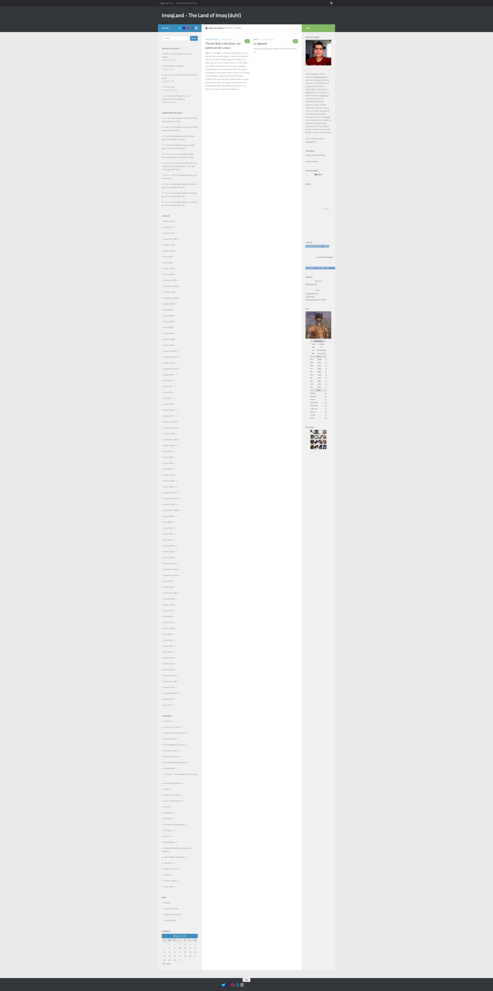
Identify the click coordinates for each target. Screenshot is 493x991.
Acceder (167, 903)
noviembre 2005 (170, 498)
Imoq (166, 127)
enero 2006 (168, 487)
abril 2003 (168, 616)
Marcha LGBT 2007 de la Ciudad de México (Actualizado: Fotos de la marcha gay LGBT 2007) (179, 166)
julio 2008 (168, 310)
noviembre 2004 (170, 569)
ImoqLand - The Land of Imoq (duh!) (201, 15)
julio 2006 (168, 451)
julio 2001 (168, 705)
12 (326, 408)
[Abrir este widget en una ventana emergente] (327, 268)
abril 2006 (168, 469)
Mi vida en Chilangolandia (174, 824)
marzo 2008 (169, 333)
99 (318, 359)
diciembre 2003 (170, 593)
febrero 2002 (169, 664)
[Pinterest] (187, 28)
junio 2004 (168, 581)
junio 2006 (168, 457)
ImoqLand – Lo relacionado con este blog (180, 774)
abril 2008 (168, 327)
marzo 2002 (169, 658)
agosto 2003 (169, 605)
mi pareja (326, 117)
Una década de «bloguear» (174, 66)
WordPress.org (170, 920)
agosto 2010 (169, 233)
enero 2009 (168, 274)
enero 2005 (168, 557)
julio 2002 (168, 634)
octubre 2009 (169, 245)
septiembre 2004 (171, 575)
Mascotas (168, 813)
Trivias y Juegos (170, 881)
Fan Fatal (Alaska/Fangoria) (175, 762)
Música (167, 836)
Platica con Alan (312, 299)
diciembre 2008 (170, 280)
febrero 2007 (169, 410)
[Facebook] (183, 28)
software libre (319, 77)
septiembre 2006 (171, 439)
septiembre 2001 (171, 693)
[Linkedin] (196, 28)
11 (185, 948)
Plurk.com (326, 208)
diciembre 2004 (170, 563)
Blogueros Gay (311, 284)
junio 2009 (168, 257)
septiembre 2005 (171, 510)
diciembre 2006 (170, 422)
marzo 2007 (169, 404)
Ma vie (256, 39)
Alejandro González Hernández (315, 155)
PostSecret (310, 296)
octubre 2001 (169, 687)
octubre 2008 (169, 292)
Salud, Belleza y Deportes (174, 857)
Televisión (168, 863)
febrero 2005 (169, 552)
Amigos (167, 721)
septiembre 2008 (171, 298)
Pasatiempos (169, 842)
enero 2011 (168, 227)
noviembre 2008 (170, 286)
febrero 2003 (169, 628)
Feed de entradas (171, 909)
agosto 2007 (169, 375)
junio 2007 (168, 386)
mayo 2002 (168, 646)
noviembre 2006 (170, 428)
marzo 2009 (169, 268)
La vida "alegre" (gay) (172, 783)
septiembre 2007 (171, 369)
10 (180, 948)
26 (190, 956)
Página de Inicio (166, 3)
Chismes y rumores (172, 727)
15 (169, 952)
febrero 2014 (169, 221)
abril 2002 (168, 652)
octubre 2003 (169, 599)
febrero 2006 (169, 481)
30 (326, 412)
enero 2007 (168, 416)
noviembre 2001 (170, 681)
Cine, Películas (211, 39)
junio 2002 (168, 640)
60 (326, 393)
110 (325, 402)
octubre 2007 (169, 363)
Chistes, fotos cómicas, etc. (174, 733)
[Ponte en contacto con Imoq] (318, 65)
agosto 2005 (169, 516)
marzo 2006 (169, 475)
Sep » (169, 964)
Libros (166, 789)
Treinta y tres (169, 87)
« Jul (163, 964)
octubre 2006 (169, 434)
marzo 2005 (169, 546)
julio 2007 (168, 380)
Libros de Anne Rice (172, 795)
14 (164, 952)
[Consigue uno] (311, 268)
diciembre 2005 (170, 493)
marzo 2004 (169, 587)
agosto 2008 (169, 304)
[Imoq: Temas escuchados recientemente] (317, 246)
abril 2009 (168, 262)
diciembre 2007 (170, 351)
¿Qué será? (168, 886)
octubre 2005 (169, 504)
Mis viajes (168, 830)
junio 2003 (168, 611)
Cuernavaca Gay (312, 293)
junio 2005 (168, 528)
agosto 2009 (169, 251)
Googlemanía (169, 768)
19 (190, 952)
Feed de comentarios (172, 914)
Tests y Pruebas (170, 869)
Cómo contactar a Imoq (186, 3)
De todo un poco (170, 751)
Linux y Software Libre (173, 801)
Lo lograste (260, 43)
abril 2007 (168, 398)
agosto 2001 (169, 699)
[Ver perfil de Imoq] (321, 268)
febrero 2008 (169, 339)
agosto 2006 (169, 445)
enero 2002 (168, 669)
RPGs (308, 92)
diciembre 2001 (170, 675)
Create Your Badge (311, 161)
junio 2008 (168, 316)
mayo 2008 (168, 321)
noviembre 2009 (170, 239)
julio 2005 (168, 522)
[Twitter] (179, 28)
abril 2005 (168, 540)
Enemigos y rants (171, 756)
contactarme (311, 142)
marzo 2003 (169, 622)
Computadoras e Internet (174, 745)
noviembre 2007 (170, 357)
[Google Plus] (192, 28)
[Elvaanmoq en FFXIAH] (318, 338)
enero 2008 (168, 345)
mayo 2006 (168, 463)
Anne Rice (324, 95)
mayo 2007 (168, 392)
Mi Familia (168, 818)
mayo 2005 (168, 534)
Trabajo (167, 875)
